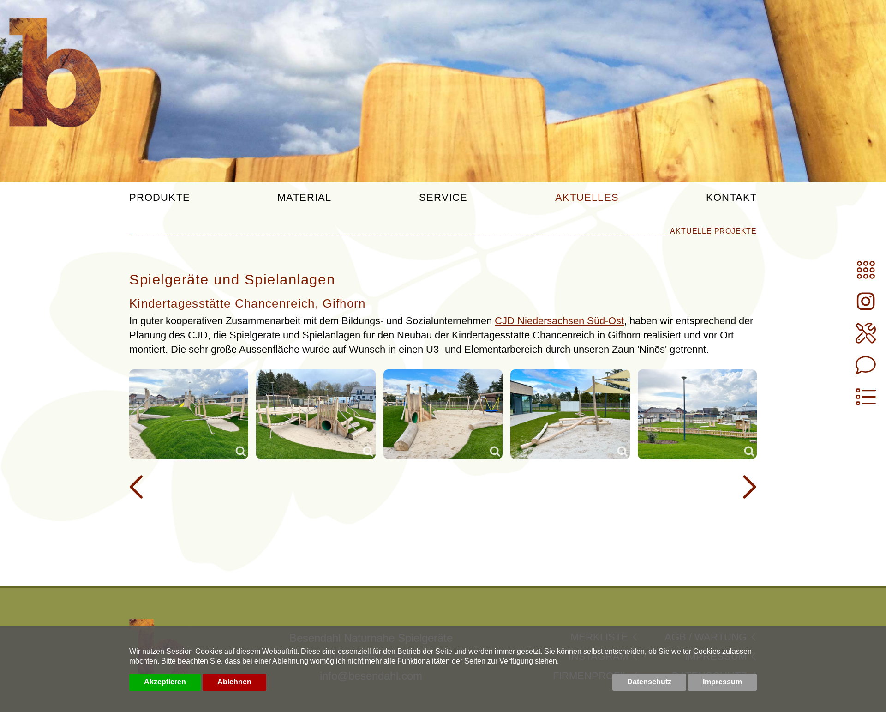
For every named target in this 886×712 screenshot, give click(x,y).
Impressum (722, 682)
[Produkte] (866, 274)
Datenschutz (649, 682)
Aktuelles (587, 198)
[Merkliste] (866, 401)
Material (304, 198)
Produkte (159, 198)
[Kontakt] (866, 369)
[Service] (866, 337)
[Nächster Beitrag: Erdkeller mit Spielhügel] (748, 487)
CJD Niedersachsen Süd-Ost (559, 320)
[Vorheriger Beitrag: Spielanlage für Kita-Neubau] (138, 487)
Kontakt (731, 198)
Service (443, 198)
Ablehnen (234, 682)
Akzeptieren (165, 682)
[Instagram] (866, 305)
